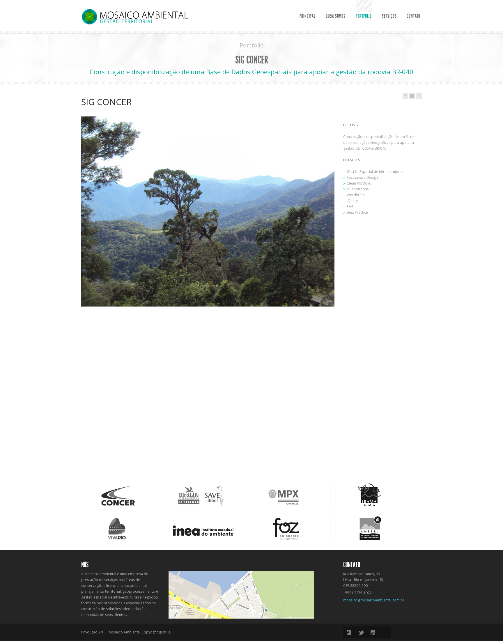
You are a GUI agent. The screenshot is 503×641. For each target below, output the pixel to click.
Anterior (419, 96)
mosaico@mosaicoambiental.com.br (373, 600)
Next (340, 294)
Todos (412, 96)
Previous (75, 294)
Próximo (405, 96)
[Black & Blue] (134, 16)
